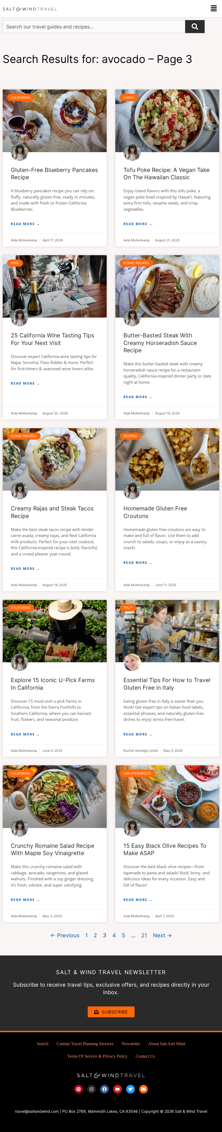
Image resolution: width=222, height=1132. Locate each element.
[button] (213, 8)
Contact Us (145, 1056)
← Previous (64, 935)
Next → (162, 935)
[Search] (195, 26)
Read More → (25, 224)
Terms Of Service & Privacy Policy (97, 1056)
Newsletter (131, 1043)
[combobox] (94, 26)
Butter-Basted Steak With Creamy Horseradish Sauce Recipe (160, 343)
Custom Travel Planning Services (85, 1043)
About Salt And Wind (166, 1043)
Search (42, 1043)
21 (144, 935)
